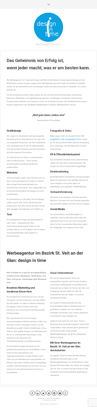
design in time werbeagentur (50, 398)
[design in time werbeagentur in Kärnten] (48, 27)
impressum (54, 404)
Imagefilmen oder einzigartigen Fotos (65, 139)
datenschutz (44, 404)
